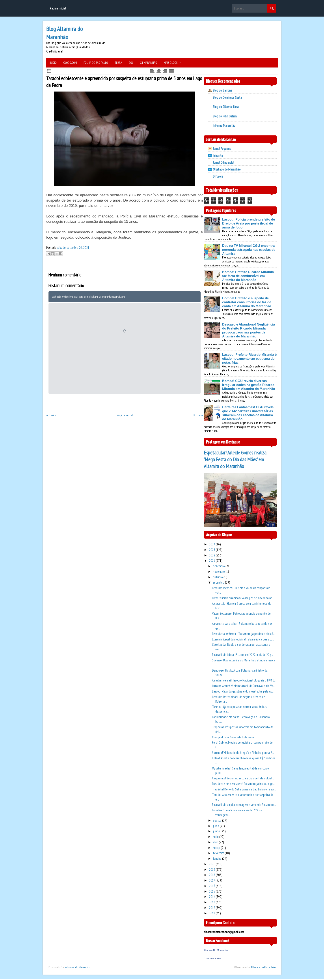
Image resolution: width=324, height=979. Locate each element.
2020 (212, 864)
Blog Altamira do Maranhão (64, 32)
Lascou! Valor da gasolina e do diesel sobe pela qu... (243, 691)
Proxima (198, 415)
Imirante (218, 155)
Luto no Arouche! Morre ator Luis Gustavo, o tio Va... (243, 686)
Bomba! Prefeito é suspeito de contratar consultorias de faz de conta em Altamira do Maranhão (246, 302)
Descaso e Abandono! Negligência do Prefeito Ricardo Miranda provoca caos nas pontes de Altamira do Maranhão (248, 330)
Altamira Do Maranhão (216, 950)
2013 (212, 902)
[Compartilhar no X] (56, 253)
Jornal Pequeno (222, 148)
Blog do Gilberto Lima (226, 107)
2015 (212, 891)
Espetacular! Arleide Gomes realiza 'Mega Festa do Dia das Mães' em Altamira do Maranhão (235, 459)
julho (216, 826)
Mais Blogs (170, 63)
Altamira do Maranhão (77, 967)
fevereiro (219, 853)
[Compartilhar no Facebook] (61, 253)
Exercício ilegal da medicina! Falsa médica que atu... (243, 639)
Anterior (51, 415)
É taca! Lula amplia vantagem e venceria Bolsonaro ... (244, 805)
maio (216, 837)
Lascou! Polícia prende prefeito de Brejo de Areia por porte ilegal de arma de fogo (248, 223)
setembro (219, 582)
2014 (212, 897)
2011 (212, 913)
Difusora (218, 176)
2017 (212, 880)
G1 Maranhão (148, 63)
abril (216, 842)
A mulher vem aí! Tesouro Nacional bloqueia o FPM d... (244, 680)
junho (217, 831)
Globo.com (70, 63)
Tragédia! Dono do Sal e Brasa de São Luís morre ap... (244, 789)
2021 (212, 560)
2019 (212, 869)
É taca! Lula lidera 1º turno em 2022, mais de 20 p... (243, 655)
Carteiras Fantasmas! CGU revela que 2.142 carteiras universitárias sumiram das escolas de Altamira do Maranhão (248, 413)
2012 (212, 908)
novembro (219, 571)
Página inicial (58, 8)
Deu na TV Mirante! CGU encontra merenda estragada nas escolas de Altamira (248, 249)
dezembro (219, 566)
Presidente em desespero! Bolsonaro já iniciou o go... (243, 784)
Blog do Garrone (222, 90)
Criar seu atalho (212, 958)
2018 (212, 875)
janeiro (217, 858)
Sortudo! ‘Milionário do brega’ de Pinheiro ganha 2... (243, 753)
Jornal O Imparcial (223, 162)
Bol (131, 63)
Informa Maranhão (224, 125)
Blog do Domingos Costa (227, 97)
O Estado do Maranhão (227, 169)
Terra (118, 63)
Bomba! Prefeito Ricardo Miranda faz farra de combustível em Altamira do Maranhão (248, 276)
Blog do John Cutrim (225, 116)
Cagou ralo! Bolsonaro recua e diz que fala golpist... (243, 778)
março (217, 848)
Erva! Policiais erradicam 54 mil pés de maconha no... (243, 598)
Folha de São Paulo (96, 63)
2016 (212, 886)
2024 (212, 544)
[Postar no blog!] (52, 253)
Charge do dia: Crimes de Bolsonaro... (234, 737)
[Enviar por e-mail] (48, 253)
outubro (218, 577)
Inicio (53, 63)
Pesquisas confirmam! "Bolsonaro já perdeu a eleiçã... (243, 634)
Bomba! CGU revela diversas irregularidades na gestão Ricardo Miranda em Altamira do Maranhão (248, 385)
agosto (217, 820)
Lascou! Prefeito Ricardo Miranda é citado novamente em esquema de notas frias (249, 358)
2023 (212, 550)
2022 (212, 555)
